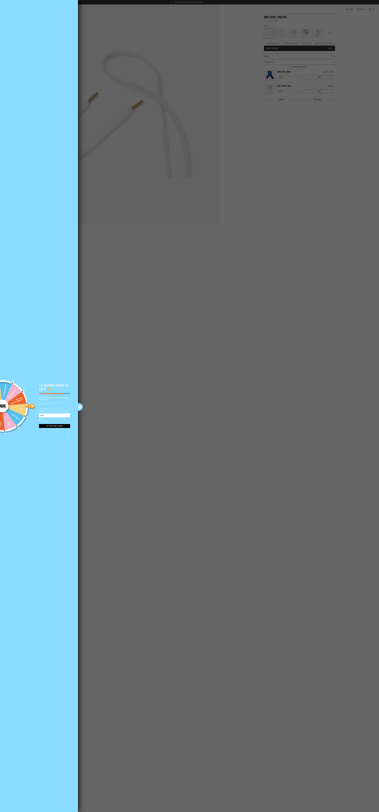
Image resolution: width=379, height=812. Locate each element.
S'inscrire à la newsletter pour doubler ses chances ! (55, 420)
